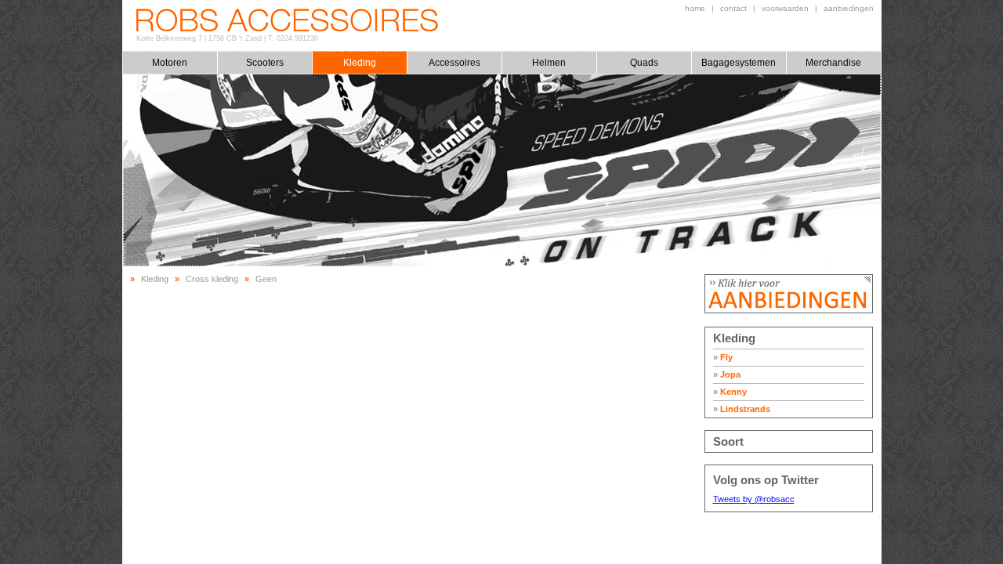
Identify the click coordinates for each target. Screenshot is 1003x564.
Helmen (549, 62)
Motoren (169, 62)
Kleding (359, 62)
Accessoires (454, 62)
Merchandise (833, 62)
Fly (723, 357)
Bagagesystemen (738, 62)
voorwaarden (785, 8)
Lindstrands (741, 409)
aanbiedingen (849, 8)
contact (733, 8)
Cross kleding (212, 279)
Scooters (265, 62)
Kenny (730, 391)
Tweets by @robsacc (754, 499)
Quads (644, 62)
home (695, 8)
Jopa (726, 374)
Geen (266, 279)
